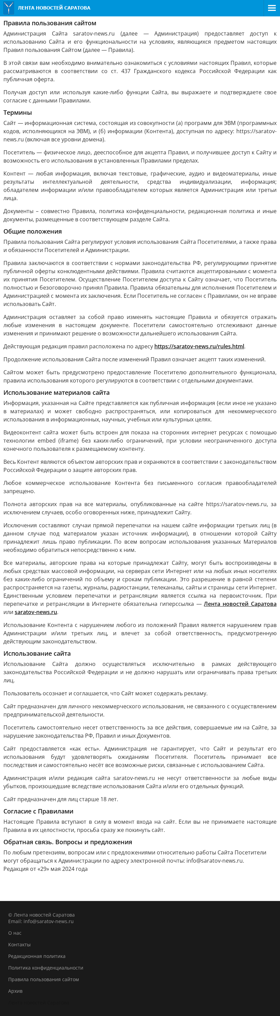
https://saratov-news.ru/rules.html (199, 346)
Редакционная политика (37, 956)
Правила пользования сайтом (43, 979)
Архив (15, 991)
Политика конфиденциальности (45, 967)
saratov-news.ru (36, 612)
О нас (15, 933)
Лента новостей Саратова (240, 604)
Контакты (19, 944)
